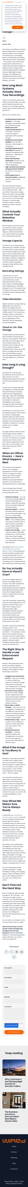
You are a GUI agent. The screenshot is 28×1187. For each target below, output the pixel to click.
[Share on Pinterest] (22, 952)
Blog (14, 1163)
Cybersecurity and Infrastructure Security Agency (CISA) (12, 549)
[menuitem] (14, 1146)
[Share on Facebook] (6, 952)
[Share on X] (11, 952)
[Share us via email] (14, 957)
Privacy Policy (8, 1181)
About (14, 1146)
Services (14, 1152)
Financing (14, 1158)
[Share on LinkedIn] (16, 952)
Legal (16, 1181)
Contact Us (14, 1169)
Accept (17, 27)
